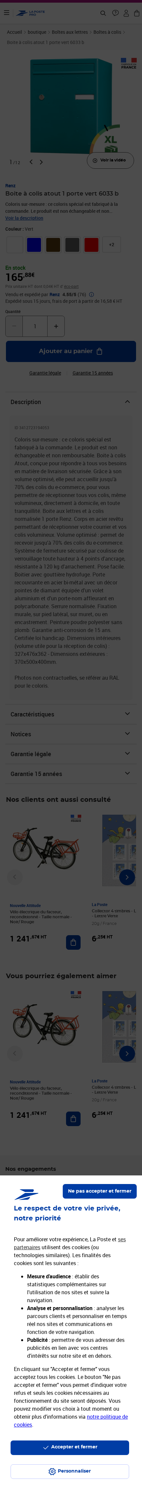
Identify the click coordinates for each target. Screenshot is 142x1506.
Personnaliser (74, 1471)
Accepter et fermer (74, 1447)
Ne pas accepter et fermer (99, 1191)
